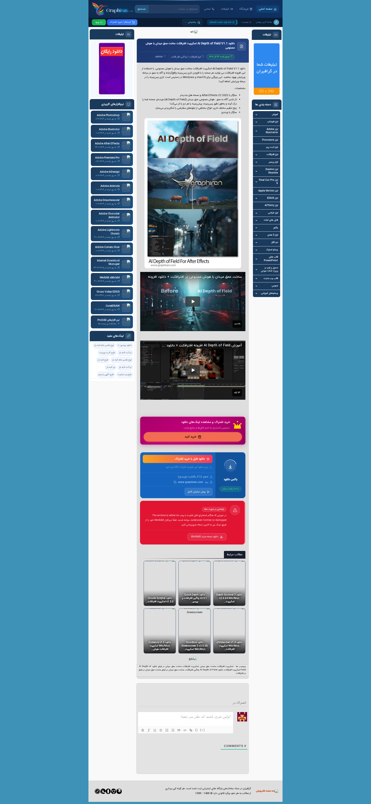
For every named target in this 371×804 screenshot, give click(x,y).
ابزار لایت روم (272, 147)
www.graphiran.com (190, 482)
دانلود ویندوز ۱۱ (125, 345)
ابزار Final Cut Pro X (268, 182)
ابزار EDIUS (272, 198)
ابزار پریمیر (273, 162)
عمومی (275, 286)
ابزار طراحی (273, 213)
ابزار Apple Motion (268, 191)
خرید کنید (190, 436)
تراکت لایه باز (125, 353)
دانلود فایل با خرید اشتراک (190, 459)
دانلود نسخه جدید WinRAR (204, 537)
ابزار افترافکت (272, 154)
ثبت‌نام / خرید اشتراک (120, 22)
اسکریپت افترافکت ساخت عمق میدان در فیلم (178, 666)
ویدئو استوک (272, 250)
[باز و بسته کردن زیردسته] (256, 114)
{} (196, 730)
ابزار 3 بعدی (272, 235)
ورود (97, 22)
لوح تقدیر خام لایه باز (104, 345)
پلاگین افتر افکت (179, 57)
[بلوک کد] (185, 730)
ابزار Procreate (270, 140)
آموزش (275, 114)
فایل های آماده (271, 220)
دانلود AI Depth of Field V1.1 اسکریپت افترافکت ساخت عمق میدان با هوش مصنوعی (190, 45)
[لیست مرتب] (167, 730)
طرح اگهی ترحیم (106, 375)
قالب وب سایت (271, 278)
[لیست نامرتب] (173, 730)
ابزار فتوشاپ (272, 122)
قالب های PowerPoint (271, 259)
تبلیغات (225, 9)
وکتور (275, 227)
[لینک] (191, 730)
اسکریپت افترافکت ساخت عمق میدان (216, 666)
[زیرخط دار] (155, 730)
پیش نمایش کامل (196, 492)
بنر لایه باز (110, 367)
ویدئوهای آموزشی (269, 293)
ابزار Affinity (271, 205)
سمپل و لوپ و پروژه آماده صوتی (269, 269)
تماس (207, 9)
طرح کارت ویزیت (107, 353)
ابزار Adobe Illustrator (272, 131)
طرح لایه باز (103, 360)
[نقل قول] (179, 730)
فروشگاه (243, 9)
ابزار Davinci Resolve (272, 171)
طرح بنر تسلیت (125, 375)
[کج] (149, 730)
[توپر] (143, 730)
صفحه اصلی (265, 9)
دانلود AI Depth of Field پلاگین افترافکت (204, 670)
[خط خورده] (161, 730)
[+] (202, 730)
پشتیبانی (192, 22)
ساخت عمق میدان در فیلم (173, 670)
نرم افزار (274, 242)
